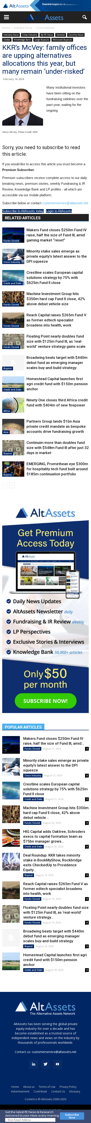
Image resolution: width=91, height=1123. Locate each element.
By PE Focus (47, 34)
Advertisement (20, 1091)
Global (7, 39)
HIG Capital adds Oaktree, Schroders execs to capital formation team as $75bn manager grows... (54, 836)
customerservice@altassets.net (65, 203)
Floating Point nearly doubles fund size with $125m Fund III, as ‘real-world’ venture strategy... (56, 912)
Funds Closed (11, 240)
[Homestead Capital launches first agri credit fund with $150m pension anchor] (13, 384)
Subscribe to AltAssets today (23, 211)
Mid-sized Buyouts (62, 39)
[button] (6, 17)
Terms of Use (47, 1087)
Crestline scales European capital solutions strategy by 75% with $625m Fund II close (55, 277)
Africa (7, 410)
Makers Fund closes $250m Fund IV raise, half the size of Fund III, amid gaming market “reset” (57, 235)
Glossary (74, 1091)
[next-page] (12, 485)
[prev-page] (5, 485)
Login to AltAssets (59, 211)
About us (28, 1087)
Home (6, 28)
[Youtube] (57, 1064)
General (61, 34)
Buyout (8, 368)
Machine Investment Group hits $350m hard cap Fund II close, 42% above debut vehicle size (56, 298)
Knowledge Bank (22, 39)
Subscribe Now (72, 1116)
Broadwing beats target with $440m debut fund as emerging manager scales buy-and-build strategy (57, 362)
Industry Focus (23, 28)
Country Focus (75, 34)
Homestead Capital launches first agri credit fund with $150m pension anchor (57, 384)
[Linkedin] (33, 1064)
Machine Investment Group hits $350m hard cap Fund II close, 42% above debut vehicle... (56, 813)
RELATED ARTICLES (23, 218)
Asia (6, 432)
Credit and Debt (12, 283)
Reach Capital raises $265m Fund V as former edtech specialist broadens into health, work (56, 320)
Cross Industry (45, 28)
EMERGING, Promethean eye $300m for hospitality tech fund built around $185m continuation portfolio (57, 469)
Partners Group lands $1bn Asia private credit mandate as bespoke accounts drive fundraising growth (56, 426)
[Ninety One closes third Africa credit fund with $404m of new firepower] (13, 405)
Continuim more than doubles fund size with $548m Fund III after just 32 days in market (58, 447)
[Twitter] (45, 1064)
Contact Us (58, 1091)
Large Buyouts (42, 39)
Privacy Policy (68, 1087)
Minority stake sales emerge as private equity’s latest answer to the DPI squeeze (57, 256)
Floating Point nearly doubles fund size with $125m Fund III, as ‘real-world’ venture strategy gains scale (56, 341)
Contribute (40, 1091)
